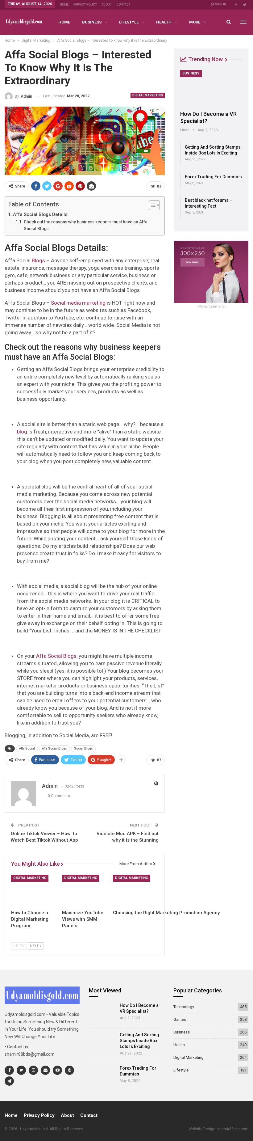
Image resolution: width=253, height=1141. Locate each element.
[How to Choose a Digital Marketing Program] (33, 890)
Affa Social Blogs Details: (40, 214)
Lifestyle (129, 22)
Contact (123, 4)
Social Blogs (83, 748)
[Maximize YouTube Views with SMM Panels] (84, 890)
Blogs (38, 260)
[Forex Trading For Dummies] (102, 1076)
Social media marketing (78, 303)
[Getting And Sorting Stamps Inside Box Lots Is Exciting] (102, 1042)
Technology (183, 1006)
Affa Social (27, 748)
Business (92, 22)
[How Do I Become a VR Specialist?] (211, 88)
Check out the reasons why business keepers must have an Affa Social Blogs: (85, 225)
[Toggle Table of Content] (151, 205)
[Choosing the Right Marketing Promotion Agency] (135, 890)
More (194, 22)
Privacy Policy (85, 4)
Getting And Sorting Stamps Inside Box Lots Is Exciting (139, 1040)
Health (164, 22)
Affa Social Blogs (56, 656)
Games (179, 1019)
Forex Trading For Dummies (213, 176)
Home (64, 4)
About (107, 4)
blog (22, 432)
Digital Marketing (147, 95)
